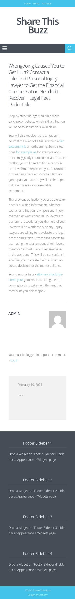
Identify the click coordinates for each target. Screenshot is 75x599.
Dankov (43, 594)
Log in (14, 360)
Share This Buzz (37, 25)
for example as (26, 152)
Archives (46, 3)
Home (27, 3)
